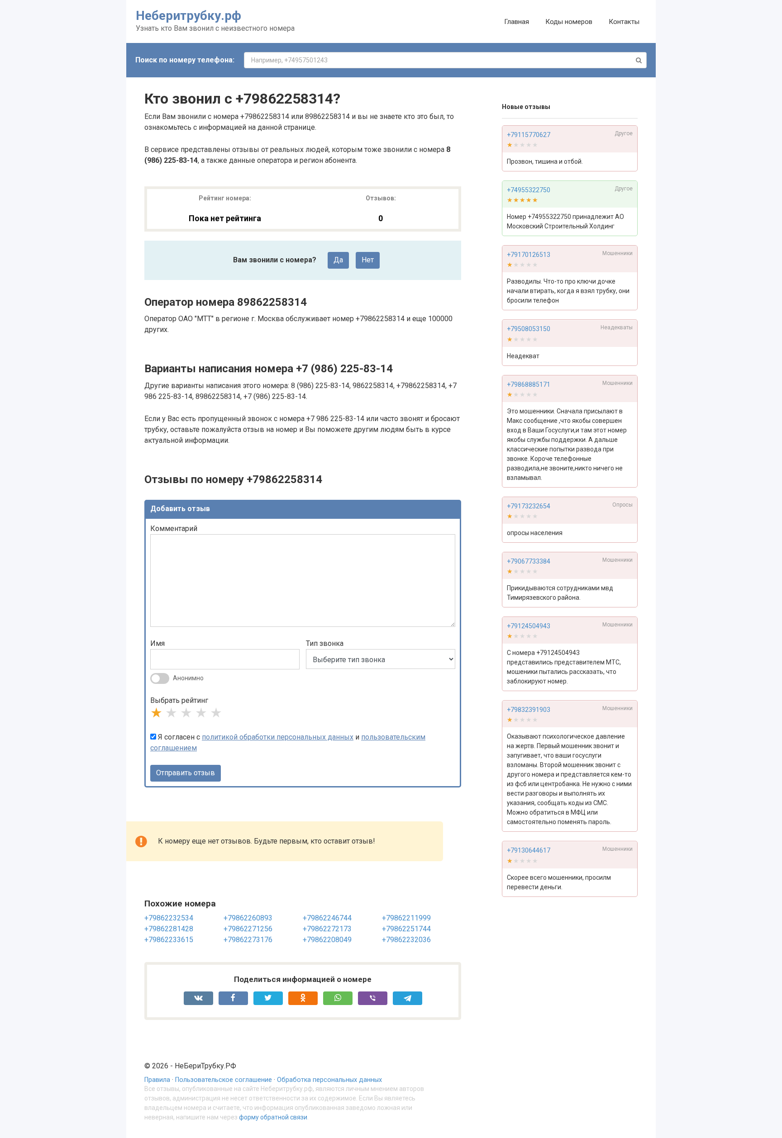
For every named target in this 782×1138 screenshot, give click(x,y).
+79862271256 (248, 929)
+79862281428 (168, 929)
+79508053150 (528, 329)
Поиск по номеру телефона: (184, 60)
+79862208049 (327, 939)
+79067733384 (528, 561)
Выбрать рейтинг (179, 700)
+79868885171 (528, 384)
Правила (157, 1080)
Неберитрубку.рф (188, 15)
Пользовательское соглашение (223, 1080)
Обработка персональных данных (329, 1080)
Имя (157, 643)
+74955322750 (528, 190)
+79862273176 (248, 939)
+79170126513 (528, 254)
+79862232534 (168, 918)
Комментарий (173, 528)
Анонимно (188, 678)
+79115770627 (528, 134)
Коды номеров (568, 22)
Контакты (624, 22)
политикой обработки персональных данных (277, 737)
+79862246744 (327, 918)
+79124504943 (528, 626)
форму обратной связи (273, 1117)
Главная (516, 22)
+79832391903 (528, 710)
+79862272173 (327, 929)
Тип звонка (324, 643)
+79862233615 (168, 939)
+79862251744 (406, 929)
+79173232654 (528, 506)
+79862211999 (406, 918)
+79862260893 (248, 918)
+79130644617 (528, 850)
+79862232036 (406, 939)
